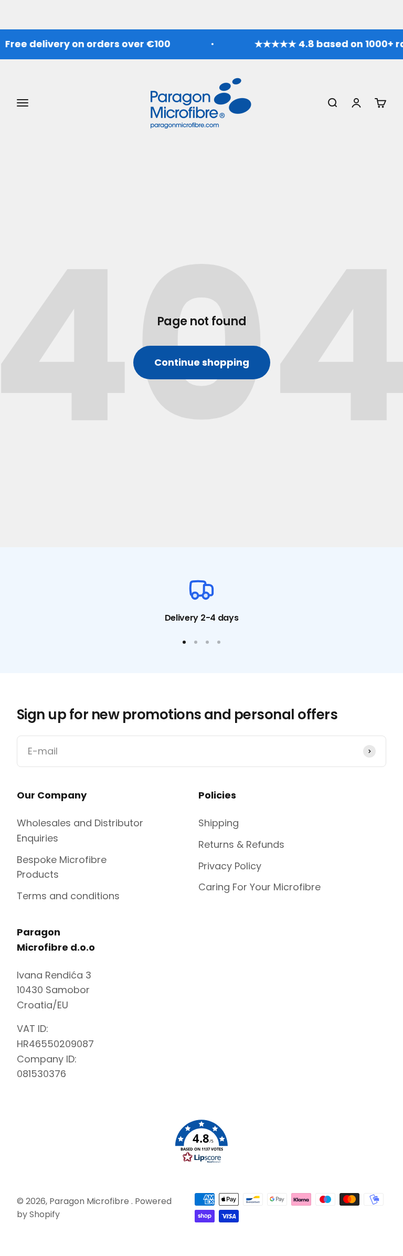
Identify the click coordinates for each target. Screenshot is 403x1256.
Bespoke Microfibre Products (62, 867)
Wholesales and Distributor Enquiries (80, 830)
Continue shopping (201, 362)
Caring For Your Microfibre (259, 886)
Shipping (218, 822)
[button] (201, 1141)
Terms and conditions (68, 895)
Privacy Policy (229, 865)
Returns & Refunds (241, 844)
